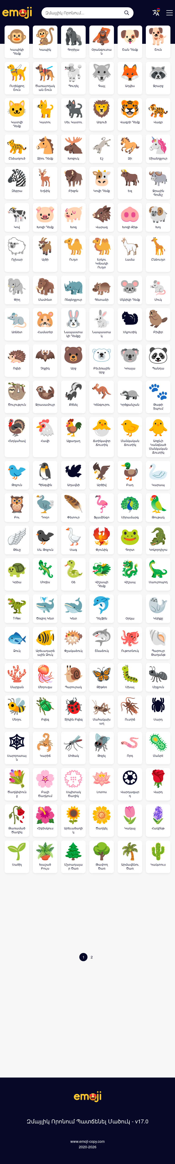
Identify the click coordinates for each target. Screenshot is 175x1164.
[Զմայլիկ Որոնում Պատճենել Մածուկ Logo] (87, 1100)
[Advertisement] (87, 914)
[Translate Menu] (156, 12)
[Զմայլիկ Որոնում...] (126, 12)
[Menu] (169, 12)
